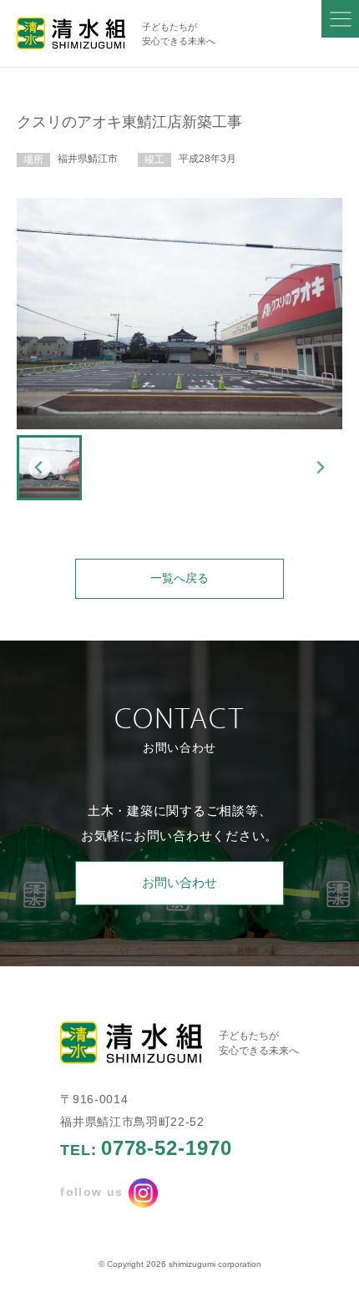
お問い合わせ (179, 882)
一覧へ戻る (179, 578)
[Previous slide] (39, 467)
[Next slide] (320, 467)
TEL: (145, 1148)
